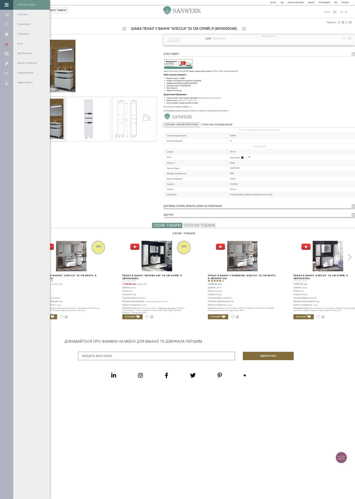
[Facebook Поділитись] (350, 22)
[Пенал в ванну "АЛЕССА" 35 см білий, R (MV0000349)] (312, 256)
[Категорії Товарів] (6, 5)
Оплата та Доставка (296, 2)
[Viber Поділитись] (339, 22)
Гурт (282, 2)
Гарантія (311, 2)
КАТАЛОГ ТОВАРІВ (56, 10)
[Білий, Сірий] (248, 157)
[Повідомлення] (6, 73)
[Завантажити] (6, 82)
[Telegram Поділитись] (343, 22)
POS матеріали (324, 2)
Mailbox (250, 375)
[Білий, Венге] (242, 157)
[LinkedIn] (119, 375)
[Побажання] (6, 24)
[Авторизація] (6, 53)
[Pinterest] (225, 375)
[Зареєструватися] (6, 63)
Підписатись (268, 356)
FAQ (335, 2)
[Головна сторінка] (182, 11)
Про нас (273, 2)
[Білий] (245, 157)
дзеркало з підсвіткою (187, 100)
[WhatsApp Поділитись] (346, 22)
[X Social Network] (198, 375)
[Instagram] (146, 375)
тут (190, 107)
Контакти (345, 2)
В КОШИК (115, 317)
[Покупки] (6, 14)
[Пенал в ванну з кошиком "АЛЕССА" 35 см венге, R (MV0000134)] (227, 256)
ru (342, 12)
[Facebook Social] (172, 375)
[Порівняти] (6, 34)
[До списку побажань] (343, 38)
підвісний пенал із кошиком (209, 98)
